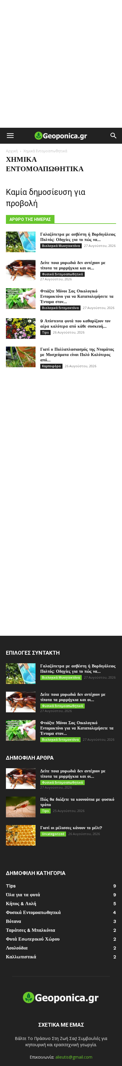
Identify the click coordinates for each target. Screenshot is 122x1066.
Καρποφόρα (51, 366)
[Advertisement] (61, 64)
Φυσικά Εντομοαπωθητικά (62, 274)
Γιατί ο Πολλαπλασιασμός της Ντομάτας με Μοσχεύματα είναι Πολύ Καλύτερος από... (77, 354)
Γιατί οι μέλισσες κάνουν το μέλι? (71, 827)
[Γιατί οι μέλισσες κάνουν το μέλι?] (21, 835)
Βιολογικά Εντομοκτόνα (60, 308)
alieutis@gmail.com (73, 1057)
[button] (10, 136)
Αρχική (12, 150)
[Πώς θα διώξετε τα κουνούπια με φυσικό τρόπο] (21, 807)
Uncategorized (53, 834)
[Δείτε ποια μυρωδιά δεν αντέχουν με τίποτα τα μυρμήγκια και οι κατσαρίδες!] (21, 270)
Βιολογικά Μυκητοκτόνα (61, 246)
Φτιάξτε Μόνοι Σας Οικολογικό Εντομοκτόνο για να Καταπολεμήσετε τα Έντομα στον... (76, 296)
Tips (45, 332)
